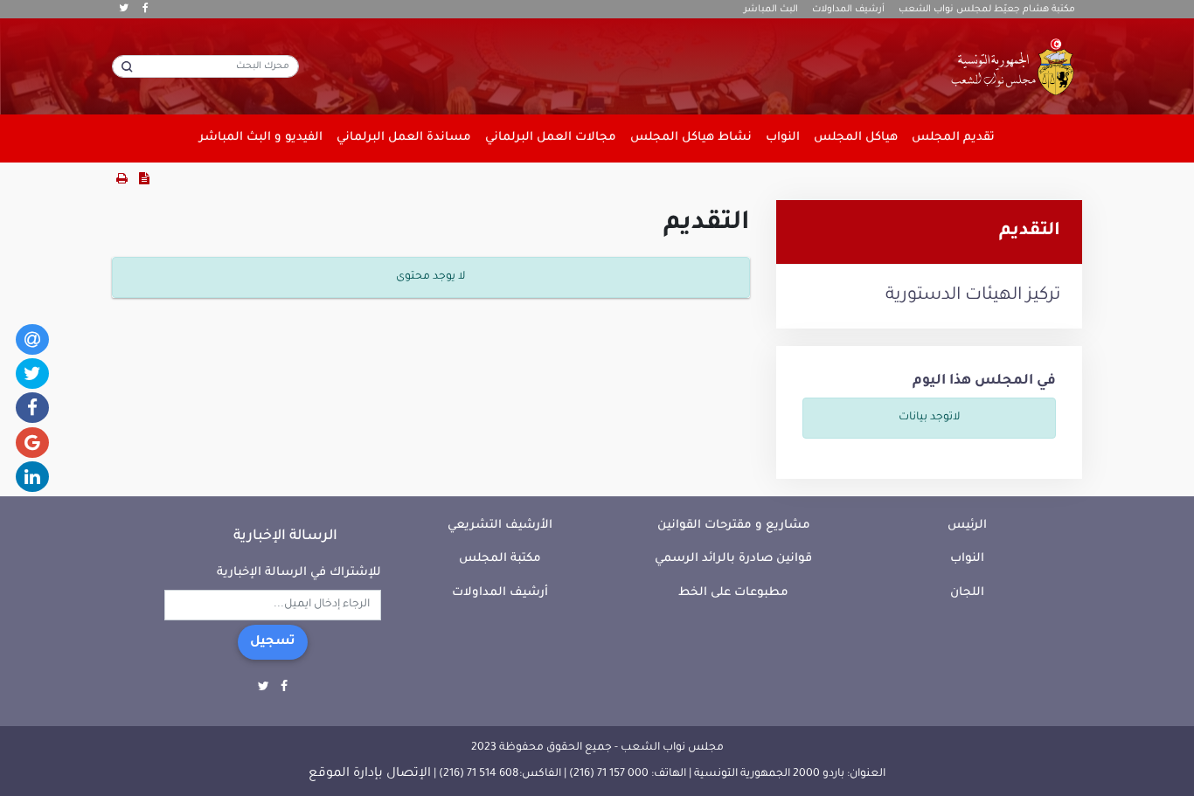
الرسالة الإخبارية (285, 536)
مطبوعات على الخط (733, 592)
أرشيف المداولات (848, 9)
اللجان (967, 592)
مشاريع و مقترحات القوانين (733, 525)
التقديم (1029, 231)
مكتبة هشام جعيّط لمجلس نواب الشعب (987, 9)
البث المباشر (771, 9)
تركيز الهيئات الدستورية (972, 296)
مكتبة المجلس (500, 558)
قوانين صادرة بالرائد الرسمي (733, 558)
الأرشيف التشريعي (500, 525)
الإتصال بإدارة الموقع (370, 774)
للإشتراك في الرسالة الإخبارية (299, 572)
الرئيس (967, 525)
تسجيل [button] (272, 642)
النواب (967, 558)
